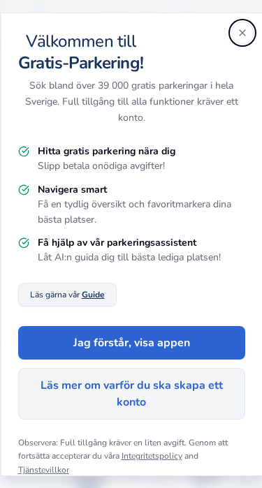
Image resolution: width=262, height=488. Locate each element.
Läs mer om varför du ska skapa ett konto (131, 394)
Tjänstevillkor (42, 469)
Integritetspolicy (151, 455)
